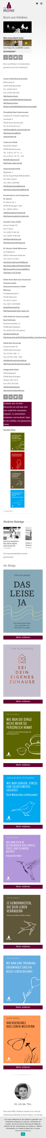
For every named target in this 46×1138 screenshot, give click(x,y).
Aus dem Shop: (9, 430)
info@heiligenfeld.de (11, 387)
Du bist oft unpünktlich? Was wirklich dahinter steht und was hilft (11, 543)
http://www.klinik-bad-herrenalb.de (16, 364)
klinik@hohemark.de (11, 307)
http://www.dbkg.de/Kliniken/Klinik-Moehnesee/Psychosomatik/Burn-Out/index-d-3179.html (17, 269)
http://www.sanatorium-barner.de (16, 216)
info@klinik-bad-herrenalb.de (14, 360)
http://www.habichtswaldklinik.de (16, 190)
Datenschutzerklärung (23, 1131)
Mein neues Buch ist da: (13, 38)
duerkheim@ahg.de (11, 334)
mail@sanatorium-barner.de (14, 213)
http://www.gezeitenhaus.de (14, 243)
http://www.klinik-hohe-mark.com (16, 311)
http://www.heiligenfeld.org (13, 390)
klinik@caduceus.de (11, 160)
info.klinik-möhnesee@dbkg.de (15, 262)
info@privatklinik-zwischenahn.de (16, 130)
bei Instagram (9, 51)
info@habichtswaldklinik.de (14, 186)
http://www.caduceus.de (12, 163)
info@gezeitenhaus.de (12, 239)
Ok (23, 1134)
